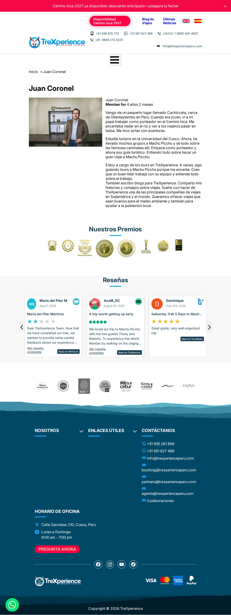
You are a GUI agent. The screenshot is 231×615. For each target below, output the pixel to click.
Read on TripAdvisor (129, 352)
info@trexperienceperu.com (170, 458)
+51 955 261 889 (160, 443)
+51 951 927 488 (140, 33)
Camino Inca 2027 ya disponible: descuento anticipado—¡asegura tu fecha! (115, 6)
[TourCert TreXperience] (63, 386)
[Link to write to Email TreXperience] (158, 46)
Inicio (33, 71)
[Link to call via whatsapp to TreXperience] (125, 33)
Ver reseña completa (35, 350)
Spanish (197, 21)
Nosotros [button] (47, 430)
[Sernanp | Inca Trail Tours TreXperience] (167, 386)
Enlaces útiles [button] (106, 430)
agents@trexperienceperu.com (168, 493)
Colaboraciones (160, 500)
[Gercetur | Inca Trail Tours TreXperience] (147, 386)
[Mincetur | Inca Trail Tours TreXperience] (126, 386)
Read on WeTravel (68, 351)
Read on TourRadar (192, 339)
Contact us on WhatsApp (12, 605)
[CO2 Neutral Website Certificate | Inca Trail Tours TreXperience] (84, 386)
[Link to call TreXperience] (92, 33)
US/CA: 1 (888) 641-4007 (180, 33)
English (186, 21)
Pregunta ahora (57, 549)
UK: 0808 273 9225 (109, 40)
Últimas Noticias (169, 21)
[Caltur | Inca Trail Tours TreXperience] (188, 386)
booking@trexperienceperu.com (169, 470)
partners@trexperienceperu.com (169, 481)
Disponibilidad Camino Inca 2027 (107, 21)
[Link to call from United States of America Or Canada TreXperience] (159, 33)
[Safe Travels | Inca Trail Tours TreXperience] (105, 386)
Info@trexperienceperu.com (182, 46)
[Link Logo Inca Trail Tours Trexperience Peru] (57, 42)
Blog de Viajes (148, 21)
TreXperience (131, 608)
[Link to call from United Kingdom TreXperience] (92, 40)
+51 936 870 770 (107, 33)
